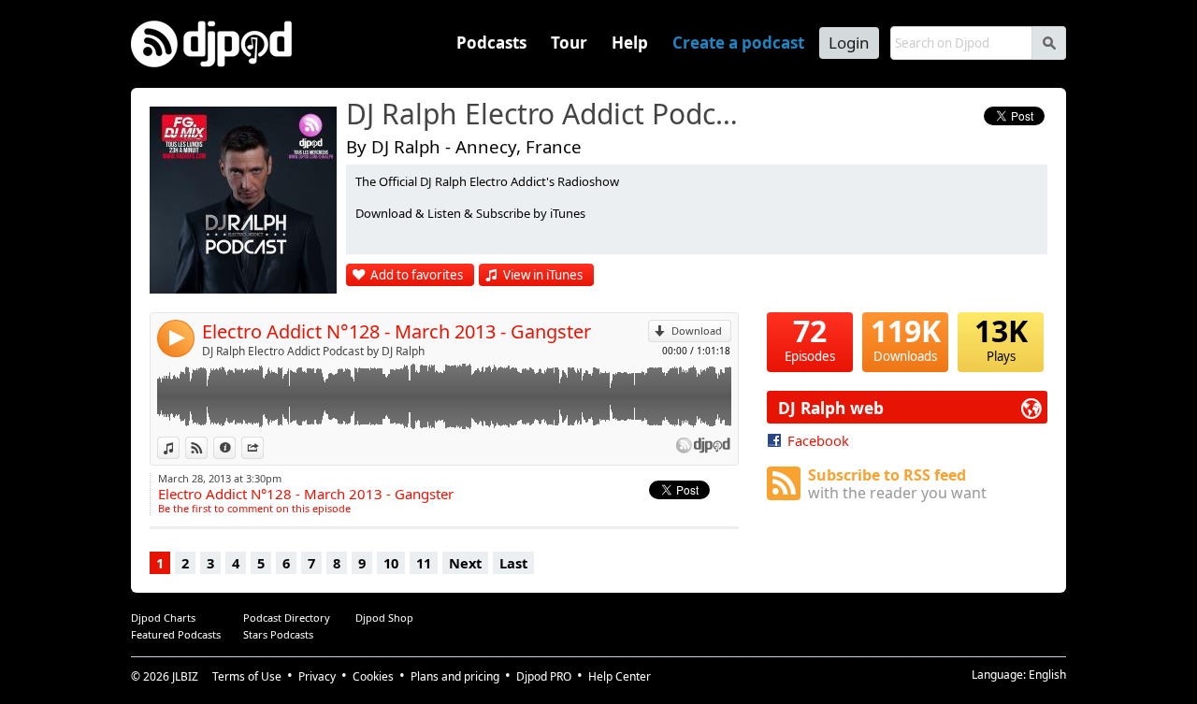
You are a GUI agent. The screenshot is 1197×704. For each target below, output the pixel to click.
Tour (569, 42)
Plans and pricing (455, 676)
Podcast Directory (286, 618)
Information (235, 447)
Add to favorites (416, 274)
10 (390, 562)
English (1047, 674)
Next (465, 562)
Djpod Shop (384, 618)
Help (630, 42)
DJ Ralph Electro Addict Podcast (547, 115)
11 (423, 562)
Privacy (317, 676)
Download (696, 330)
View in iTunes (543, 274)
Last (513, 562)
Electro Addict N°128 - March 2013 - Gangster (396, 331)
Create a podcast (738, 42)
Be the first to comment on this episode (254, 508)
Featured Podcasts (176, 634)
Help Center (619, 676)
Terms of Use (246, 676)
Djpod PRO (543, 676)
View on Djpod (207, 447)
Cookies (373, 676)
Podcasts (491, 42)
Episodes (810, 338)
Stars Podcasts (278, 634)
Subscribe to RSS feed (897, 484)
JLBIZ (185, 676)
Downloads (906, 338)
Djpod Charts (163, 618)
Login (849, 42)
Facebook (818, 440)
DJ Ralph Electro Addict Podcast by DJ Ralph (313, 351)
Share (263, 447)
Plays (1001, 338)
